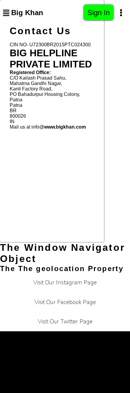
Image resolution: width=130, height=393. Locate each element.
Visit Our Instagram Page (65, 283)
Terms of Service (31, 338)
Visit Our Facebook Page (65, 302)
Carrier (109, 338)
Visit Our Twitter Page (65, 322)
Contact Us (56, 353)
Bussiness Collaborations (50, 369)
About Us (23, 353)
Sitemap (98, 369)
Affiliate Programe (98, 353)
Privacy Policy (75, 338)
